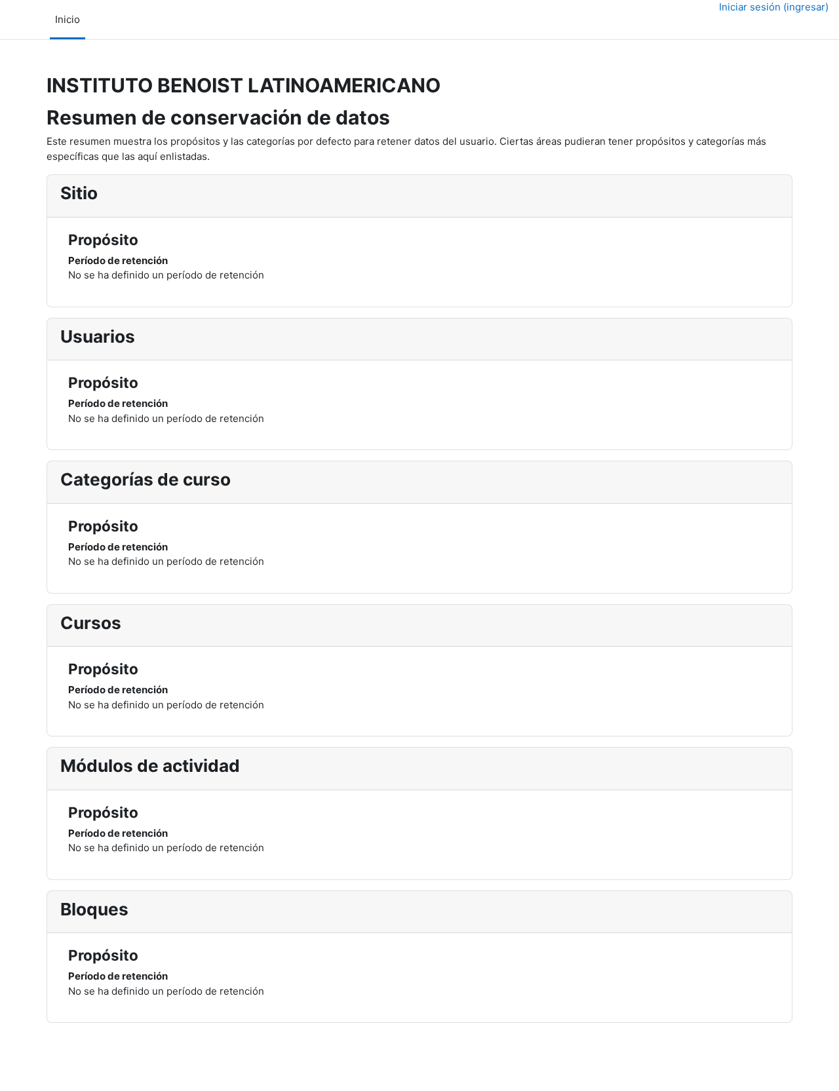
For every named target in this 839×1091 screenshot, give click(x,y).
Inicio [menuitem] (67, 19)
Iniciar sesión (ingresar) (774, 7)
